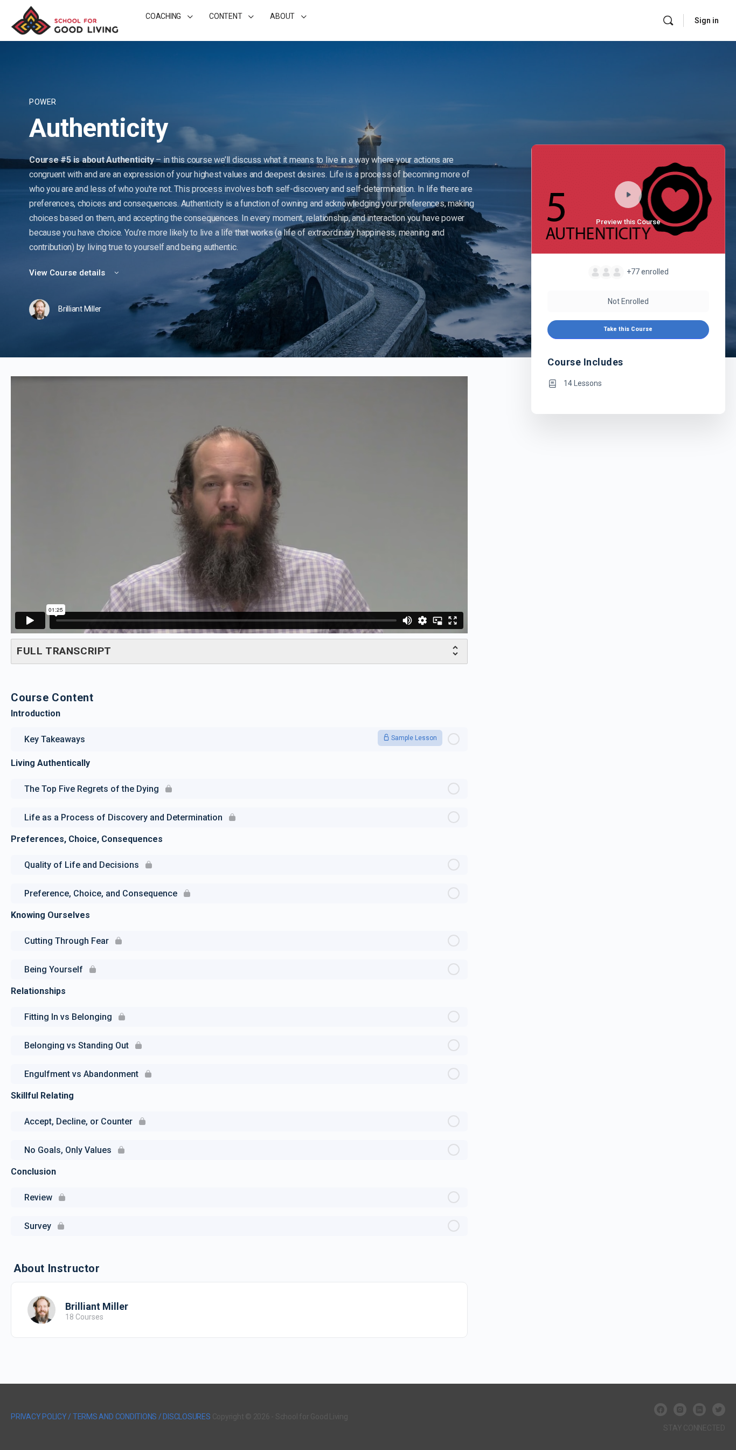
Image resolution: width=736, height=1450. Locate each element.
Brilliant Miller (96, 1306)
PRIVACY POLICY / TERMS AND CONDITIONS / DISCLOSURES (111, 1416)
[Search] (668, 20)
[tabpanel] (239, 520)
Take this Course (628, 329)
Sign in (707, 20)
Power (43, 102)
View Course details (68, 273)
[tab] (239, 651)
